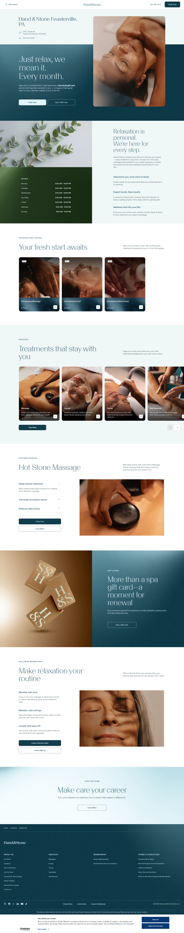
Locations (7, 863)
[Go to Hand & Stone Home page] (92, 4)
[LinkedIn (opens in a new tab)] (18, 904)
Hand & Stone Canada (11, 885)
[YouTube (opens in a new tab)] (22, 904)
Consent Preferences (98, 904)
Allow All (155, 919)
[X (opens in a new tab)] (13, 904)
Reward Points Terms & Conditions (105, 863)
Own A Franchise (10, 868)
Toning (51, 868)
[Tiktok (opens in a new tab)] (26, 904)
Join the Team (8, 872)
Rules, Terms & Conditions (147, 872)
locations (13, 828)
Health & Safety (9, 881)
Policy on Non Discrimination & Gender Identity (154, 876)
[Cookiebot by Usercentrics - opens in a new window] (24, 929)
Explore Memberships (100, 859)
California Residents (145, 868)
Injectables (52, 872)
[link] (39, 284)
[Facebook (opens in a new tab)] (9, 904)
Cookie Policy (81, 904)
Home (6, 828)
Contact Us (7, 889)
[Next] (177, 427)
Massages (52, 859)
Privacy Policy (68, 904)
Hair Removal (53, 876)
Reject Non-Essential (155, 926)
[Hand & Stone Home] (15, 842)
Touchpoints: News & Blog (13, 876)
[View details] (55, 307)
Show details (42, 929)
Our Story (7, 859)
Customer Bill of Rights (146, 859)
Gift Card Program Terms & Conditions (151, 863)
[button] (40, 483)
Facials (51, 863)
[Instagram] (5, 904)
